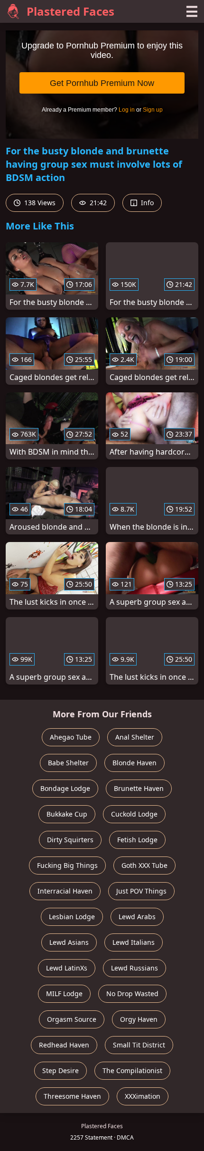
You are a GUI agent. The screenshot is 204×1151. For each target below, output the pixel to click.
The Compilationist (132, 1070)
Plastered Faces (70, 11)
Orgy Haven (139, 1019)
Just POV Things (141, 890)
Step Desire (60, 1070)
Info (146, 202)
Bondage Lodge (65, 788)
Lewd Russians (134, 967)
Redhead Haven (64, 1044)
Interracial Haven (65, 890)
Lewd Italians (133, 942)
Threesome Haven (72, 1096)
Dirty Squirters (70, 839)
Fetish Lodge (137, 839)
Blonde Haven (134, 762)
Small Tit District (139, 1044)
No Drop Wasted (132, 993)
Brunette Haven (139, 788)
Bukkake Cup (66, 813)
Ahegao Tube (71, 737)
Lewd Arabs (137, 916)
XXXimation (142, 1096)
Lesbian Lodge (72, 916)
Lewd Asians (69, 942)
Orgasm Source (71, 1019)
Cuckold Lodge (134, 813)
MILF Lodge (64, 993)
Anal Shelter (134, 737)
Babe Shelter (68, 762)
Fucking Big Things (67, 865)
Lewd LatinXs (66, 967)
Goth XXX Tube (144, 865)
